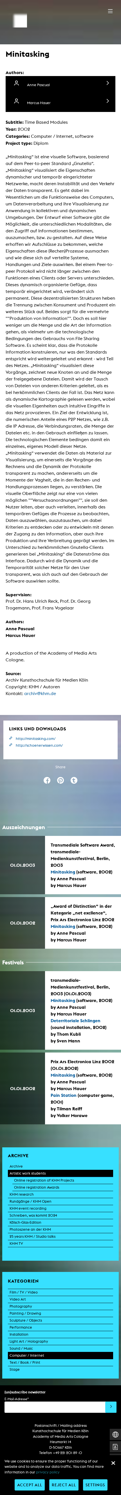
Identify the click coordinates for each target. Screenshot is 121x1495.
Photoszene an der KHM (30, 1229)
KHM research (22, 1194)
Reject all (64, 1484)
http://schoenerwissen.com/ (39, 745)
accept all (29, 1484)
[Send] (110, 1407)
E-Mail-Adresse (17, 1399)
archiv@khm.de (40, 693)
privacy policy (48, 1472)
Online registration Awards (36, 1187)
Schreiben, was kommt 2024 (33, 1215)
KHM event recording (28, 1208)
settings (95, 1484)
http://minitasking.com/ (36, 739)
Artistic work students (28, 1173)
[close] (113, 1463)
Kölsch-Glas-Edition (25, 1222)
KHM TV (16, 1243)
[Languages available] (115, 1434)
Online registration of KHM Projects (44, 1180)
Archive (16, 1166)
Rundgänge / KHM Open (30, 1201)
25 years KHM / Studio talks (32, 1236)
